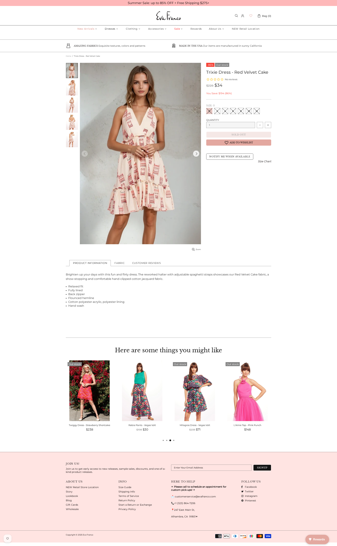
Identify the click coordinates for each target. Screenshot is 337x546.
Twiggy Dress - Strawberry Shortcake (89, 425)
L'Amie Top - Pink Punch (247, 425)
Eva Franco (168, 15)
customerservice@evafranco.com (195, 496)
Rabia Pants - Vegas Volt (142, 425)
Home (68, 56)
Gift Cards (72, 504)
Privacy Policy (127, 509)
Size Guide (124, 487)
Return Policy (126, 500)
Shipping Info (126, 491)
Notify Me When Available (229, 156)
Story (69, 491)
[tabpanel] (89, 399)
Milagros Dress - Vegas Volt (195, 425)
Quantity (212, 120)
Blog (69, 500)
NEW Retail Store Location (82, 487)
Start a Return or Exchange (135, 504)
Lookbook (72, 496)
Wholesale (72, 509)
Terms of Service (128, 496)
